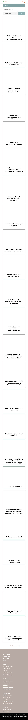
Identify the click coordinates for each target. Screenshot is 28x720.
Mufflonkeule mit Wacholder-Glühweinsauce (14, 328)
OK (9, 717)
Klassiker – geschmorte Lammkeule (14, 434)
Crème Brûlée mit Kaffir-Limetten (14, 275)
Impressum (6, 711)
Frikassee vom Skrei (14, 537)
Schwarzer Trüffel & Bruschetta (14, 612)
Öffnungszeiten (7, 674)
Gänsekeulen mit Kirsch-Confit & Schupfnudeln (14, 586)
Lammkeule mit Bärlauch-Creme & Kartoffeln (14, 198)
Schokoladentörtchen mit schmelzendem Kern (14, 250)
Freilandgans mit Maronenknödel (14, 561)
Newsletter (6, 658)
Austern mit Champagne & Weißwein (14, 224)
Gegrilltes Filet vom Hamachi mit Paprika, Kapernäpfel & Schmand (14, 511)
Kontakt (5, 707)
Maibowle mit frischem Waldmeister (14, 63)
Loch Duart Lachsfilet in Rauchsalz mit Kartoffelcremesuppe (14, 461)
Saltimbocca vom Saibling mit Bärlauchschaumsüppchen (14, 170)
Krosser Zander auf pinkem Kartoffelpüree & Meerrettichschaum (14, 356)
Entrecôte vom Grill (14, 486)
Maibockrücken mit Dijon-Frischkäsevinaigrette (14, 37)
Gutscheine (6, 654)
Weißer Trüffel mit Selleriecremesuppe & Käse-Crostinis (14, 638)
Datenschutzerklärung (15, 717)
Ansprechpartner (8, 672)
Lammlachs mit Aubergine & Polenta (14, 143)
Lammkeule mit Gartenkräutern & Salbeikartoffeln (14, 90)
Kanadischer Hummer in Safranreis (14, 409)
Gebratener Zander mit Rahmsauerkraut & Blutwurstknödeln (14, 383)
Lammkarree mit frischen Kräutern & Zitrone (14, 117)
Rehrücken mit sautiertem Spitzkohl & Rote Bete (14, 301)
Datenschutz (7, 709)
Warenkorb (6, 656)
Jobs (4, 660)
